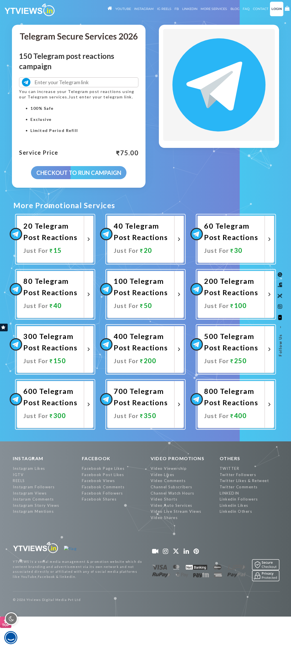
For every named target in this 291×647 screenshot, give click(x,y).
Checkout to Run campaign (78, 172)
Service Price (38, 153)
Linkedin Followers (239, 499)
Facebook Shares (99, 499)
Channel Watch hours (172, 493)
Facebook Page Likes (103, 468)
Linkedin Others (236, 511)
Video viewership (169, 468)
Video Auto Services (171, 505)
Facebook (96, 458)
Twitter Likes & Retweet (244, 480)
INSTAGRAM (28, 458)
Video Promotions (177, 458)
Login (276, 9)
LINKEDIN (229, 493)
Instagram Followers (34, 487)
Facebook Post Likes (103, 474)
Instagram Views (30, 493)
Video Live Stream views (176, 511)
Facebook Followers (102, 493)
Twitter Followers (238, 474)
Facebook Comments (103, 487)
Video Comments (168, 480)
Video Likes (162, 474)
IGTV (18, 474)
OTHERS (230, 458)
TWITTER (230, 468)
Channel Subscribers (171, 487)
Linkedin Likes (234, 505)
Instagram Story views (36, 505)
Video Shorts (164, 499)
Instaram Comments (33, 499)
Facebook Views (98, 480)
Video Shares (164, 517)
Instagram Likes (29, 468)
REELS (19, 480)
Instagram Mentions (33, 511)
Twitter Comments (239, 487)
